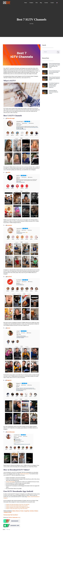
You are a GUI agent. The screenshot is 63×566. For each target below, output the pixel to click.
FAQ (37, 2)
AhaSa (9, 517)
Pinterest (18, 510)
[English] (56, 2)
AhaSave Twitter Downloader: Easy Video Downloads (16, 508)
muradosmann (11, 432)
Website (36, 510)
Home (25, 2)
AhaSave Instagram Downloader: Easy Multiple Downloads (17, 507)
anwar (8, 328)
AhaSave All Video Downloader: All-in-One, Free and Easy (17, 504)
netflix (8, 172)
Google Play (26, 510)
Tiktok (13, 510)
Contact (52, 2)
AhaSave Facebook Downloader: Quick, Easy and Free (17, 505)
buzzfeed (9, 276)
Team (32, 23)
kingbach (9, 380)
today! (15, 517)
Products (31, 2)
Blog (41, 2)
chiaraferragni (11, 118)
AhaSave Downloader (24, 473)
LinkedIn (6, 512)
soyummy (9, 225)
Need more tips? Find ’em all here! (11, 514)
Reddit (9, 512)
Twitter (21, 510)
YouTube (32, 510)
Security (46, 2)
